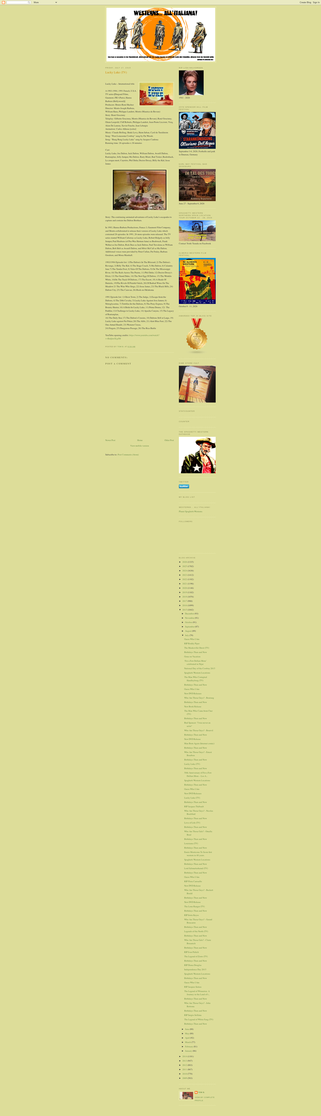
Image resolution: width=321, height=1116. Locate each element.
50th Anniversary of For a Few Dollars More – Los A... (197, 774)
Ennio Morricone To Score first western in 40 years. (198, 854)
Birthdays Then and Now (195, 652)
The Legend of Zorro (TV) (196, 956)
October (189, 622)
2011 (185, 1069)
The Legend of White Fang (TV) (198, 1019)
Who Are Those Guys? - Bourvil (198, 730)
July (187, 635)
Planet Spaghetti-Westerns (190, 511)
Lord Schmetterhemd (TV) (196, 868)
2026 (185, 561)
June (187, 1029)
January (189, 1050)
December (190, 613)
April (187, 1037)
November (190, 617)
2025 (185, 566)
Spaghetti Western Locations (197, 672)
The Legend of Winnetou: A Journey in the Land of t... (197, 993)
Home (140, 440)
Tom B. (201, 1092)
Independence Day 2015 (195, 969)
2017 (185, 600)
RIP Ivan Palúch (191, 952)
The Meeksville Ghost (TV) (196, 647)
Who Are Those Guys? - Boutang (199, 697)
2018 (185, 596)
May (187, 1033)
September (190, 626)
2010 (185, 1073)
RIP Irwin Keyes (191, 915)
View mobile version (139, 445)
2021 (185, 583)
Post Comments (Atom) (128, 454)
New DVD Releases (192, 693)
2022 (185, 579)
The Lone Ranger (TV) (194, 906)
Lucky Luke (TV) (192, 763)
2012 (185, 1065)
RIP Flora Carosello (193, 881)
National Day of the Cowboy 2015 (199, 668)
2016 (185, 605)
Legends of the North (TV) (196, 931)
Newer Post (110, 440)
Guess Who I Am (191, 639)
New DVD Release (192, 739)
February (189, 1046)
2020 (185, 587)
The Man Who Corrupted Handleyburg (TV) (195, 679)
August (188, 630)
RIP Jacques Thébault (194, 806)
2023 (185, 574)
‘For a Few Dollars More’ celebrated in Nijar (195, 662)
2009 (185, 1078)
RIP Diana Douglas (192, 965)
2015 (185, 609)
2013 (185, 1060)
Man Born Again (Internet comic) (199, 743)
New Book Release (192, 706)
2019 (185, 592)
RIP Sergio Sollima (192, 1015)
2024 (185, 570)
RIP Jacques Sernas (192, 986)
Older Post (169, 440)
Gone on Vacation (192, 656)
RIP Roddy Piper (191, 643)
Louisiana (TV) (191, 843)
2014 (185, 1056)
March (188, 1042)
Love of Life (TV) (192, 822)
